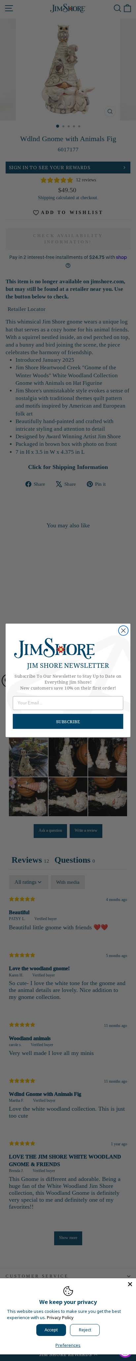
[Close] (130, 1284)
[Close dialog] (123, 630)
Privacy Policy (60, 1317)
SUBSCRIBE (68, 722)
